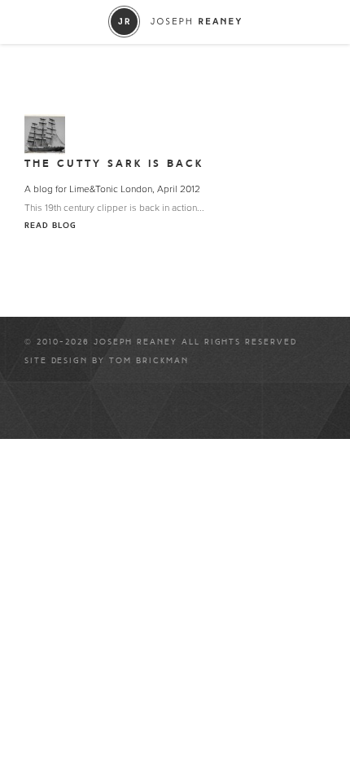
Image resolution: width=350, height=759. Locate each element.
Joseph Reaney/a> (175, 21)
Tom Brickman (149, 361)
